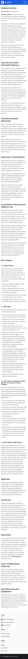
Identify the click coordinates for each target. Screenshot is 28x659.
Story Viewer (7, 625)
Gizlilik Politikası (5, 636)
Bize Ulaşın (4, 650)
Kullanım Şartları (5, 633)
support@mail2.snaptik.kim (8, 395)
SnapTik (7, 656)
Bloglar (3, 645)
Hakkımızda (4, 648)
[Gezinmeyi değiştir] (25, 2)
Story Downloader (8, 622)
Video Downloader (8, 619)
